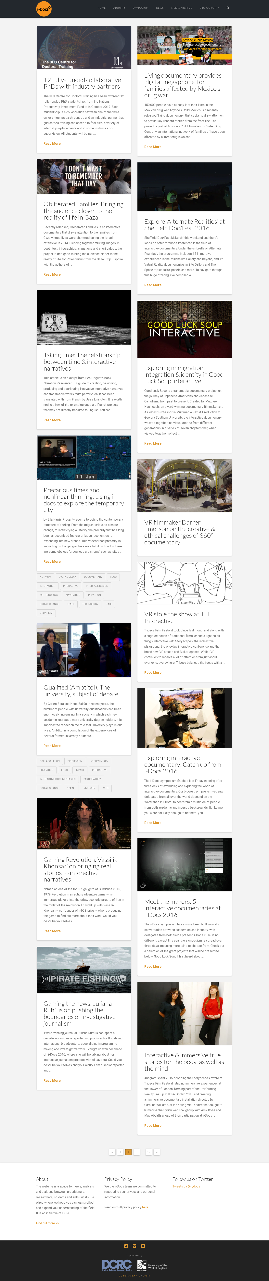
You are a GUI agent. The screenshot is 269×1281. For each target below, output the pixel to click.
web (106, 788)
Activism (45, 576)
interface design (97, 585)
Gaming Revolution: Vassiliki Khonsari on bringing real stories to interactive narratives (81, 869)
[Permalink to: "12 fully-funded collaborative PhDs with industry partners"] (84, 48)
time (109, 603)
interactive (70, 585)
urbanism (46, 612)
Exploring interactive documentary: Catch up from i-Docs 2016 (182, 764)
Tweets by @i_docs (186, 1186)
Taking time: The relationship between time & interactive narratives (82, 361)
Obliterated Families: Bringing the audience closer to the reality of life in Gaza (83, 210)
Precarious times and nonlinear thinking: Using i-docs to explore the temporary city (84, 500)
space (70, 603)
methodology (49, 594)
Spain (70, 788)
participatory (92, 779)
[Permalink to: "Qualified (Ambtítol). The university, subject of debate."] (84, 650)
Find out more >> (47, 1223)
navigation (73, 594)
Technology (90, 603)
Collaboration (50, 761)
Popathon (94, 594)
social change (49, 603)
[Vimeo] (143, 1246)
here (145, 1207)
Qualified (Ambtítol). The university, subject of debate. (82, 690)
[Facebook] (126, 1246)
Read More (52, 144)
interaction (47, 585)
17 (148, 1151)
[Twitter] (134, 1246)
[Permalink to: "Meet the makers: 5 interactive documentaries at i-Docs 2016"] (184, 864)
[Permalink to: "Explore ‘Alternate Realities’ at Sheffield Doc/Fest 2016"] (184, 186)
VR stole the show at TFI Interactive (177, 617)
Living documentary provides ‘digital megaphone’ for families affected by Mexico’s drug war (183, 85)
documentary (93, 576)
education (46, 769)
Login (146, 1276)
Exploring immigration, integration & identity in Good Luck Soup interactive (184, 374)
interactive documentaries (58, 779)
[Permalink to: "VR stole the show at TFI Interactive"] (184, 583)
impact (80, 769)
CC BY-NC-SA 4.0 (129, 1276)
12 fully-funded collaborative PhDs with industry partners (82, 83)
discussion (75, 761)
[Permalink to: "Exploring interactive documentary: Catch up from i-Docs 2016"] (184, 718)
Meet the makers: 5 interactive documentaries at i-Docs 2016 (182, 907)
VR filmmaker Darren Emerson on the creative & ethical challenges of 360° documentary (179, 532)
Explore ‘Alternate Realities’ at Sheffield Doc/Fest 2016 (184, 224)
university (88, 788)
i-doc (113, 576)
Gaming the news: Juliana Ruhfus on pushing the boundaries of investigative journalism (80, 1013)
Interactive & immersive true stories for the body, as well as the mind (184, 1061)
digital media (67, 576)
